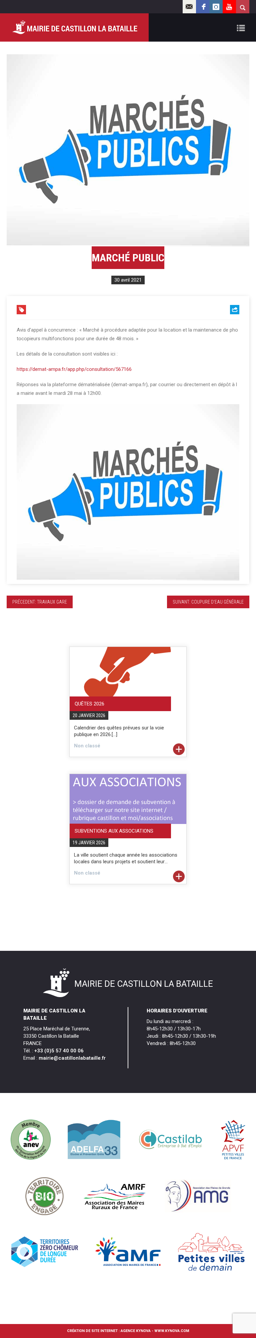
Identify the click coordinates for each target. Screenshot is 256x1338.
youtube (229, 6)
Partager (228, 326)
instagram (216, 6)
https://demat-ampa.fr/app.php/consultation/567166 (74, 369)
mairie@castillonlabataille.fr (72, 1058)
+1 (235, 347)
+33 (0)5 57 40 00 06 (59, 1051)
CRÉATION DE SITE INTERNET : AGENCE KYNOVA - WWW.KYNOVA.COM (128, 1331)
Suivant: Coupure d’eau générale (208, 602)
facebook (202, 6)
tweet (231, 336)
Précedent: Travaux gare (39, 602)
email (189, 6)
